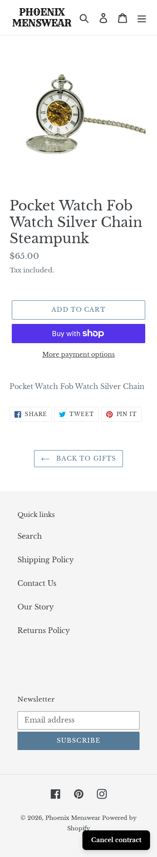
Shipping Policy (45, 559)
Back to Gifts (85, 458)
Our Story (35, 606)
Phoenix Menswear (73, 818)
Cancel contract (116, 840)
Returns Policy (43, 630)
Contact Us (36, 583)
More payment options (78, 354)
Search (29, 536)
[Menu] (141, 18)
